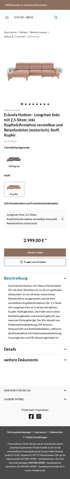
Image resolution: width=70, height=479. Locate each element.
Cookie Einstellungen (36, 437)
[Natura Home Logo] (24, 17)
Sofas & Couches (14, 36)
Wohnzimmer (38, 32)
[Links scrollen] (10, 70)
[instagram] (38, 416)
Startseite (10, 32)
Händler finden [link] (35, 252)
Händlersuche (38, 470)
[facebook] (31, 416)
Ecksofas (33, 36)
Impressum (40, 432)
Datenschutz (56, 432)
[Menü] (7, 17)
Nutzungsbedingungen (19, 432)
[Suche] (55, 17)
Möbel (24, 32)
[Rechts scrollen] (59, 70)
